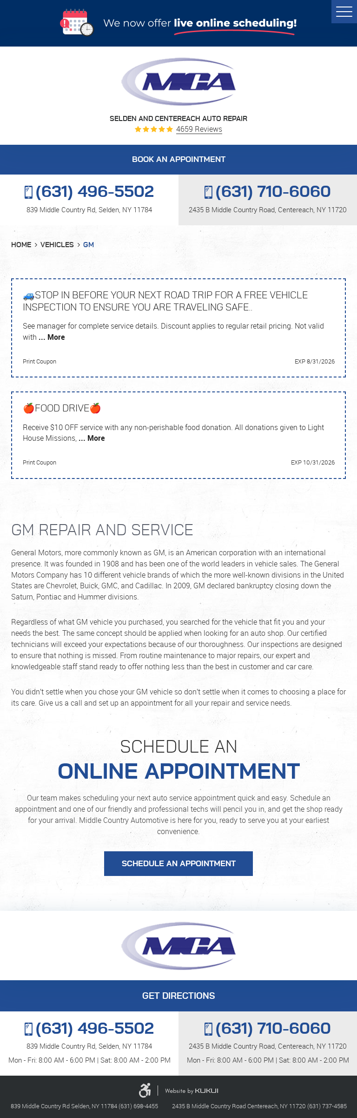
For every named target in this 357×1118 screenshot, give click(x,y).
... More (51, 337)
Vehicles (57, 245)
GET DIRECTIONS (178, 996)
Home (21, 245)
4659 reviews (199, 129)
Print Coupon (39, 361)
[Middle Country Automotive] (178, 81)
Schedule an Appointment (179, 864)
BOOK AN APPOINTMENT (178, 159)
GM (88, 245)
